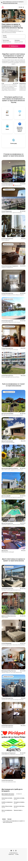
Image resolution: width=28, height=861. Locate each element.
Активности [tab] (19, 793)
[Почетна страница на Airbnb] (3, 7)
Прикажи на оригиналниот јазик (10, 3)
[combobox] (13, 37)
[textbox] (7, 42)
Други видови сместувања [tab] (8, 793)
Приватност (11, 854)
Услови (16, 854)
